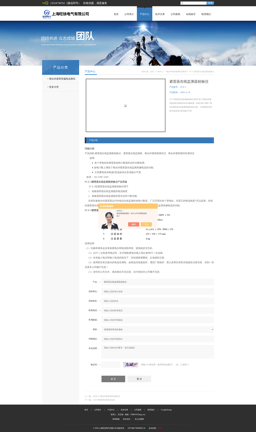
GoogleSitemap (166, 410)
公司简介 (129, 14)
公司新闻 (175, 14)
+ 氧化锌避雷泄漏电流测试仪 (61, 80)
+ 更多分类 (53, 87)
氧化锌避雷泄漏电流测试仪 (177, 72)
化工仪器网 (139, 419)
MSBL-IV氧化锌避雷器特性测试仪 (106, 396)
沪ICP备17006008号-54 (136, 428)
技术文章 (160, 14)
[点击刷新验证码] (130, 364)
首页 (116, 14)
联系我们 (206, 14)
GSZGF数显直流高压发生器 (104, 400)
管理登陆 (116, 419)
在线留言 (191, 14)
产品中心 (144, 14)
